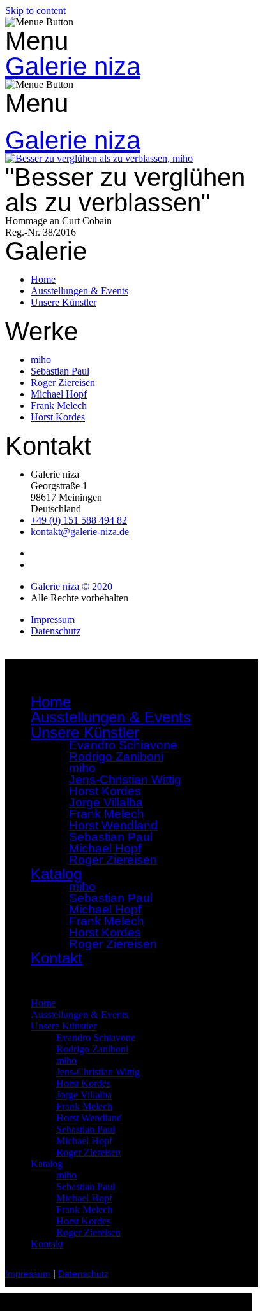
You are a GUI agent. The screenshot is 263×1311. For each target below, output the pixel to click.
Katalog (47, 1163)
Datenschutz (83, 1274)
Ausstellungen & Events (111, 717)
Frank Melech (84, 1106)
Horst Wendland (89, 1117)
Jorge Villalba (84, 1094)
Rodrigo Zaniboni (116, 756)
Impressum (27, 1274)
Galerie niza (72, 66)
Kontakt (56, 957)
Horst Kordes (83, 1083)
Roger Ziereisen (113, 859)
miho (66, 1060)
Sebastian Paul (85, 1129)
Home (51, 701)
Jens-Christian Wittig (98, 1071)
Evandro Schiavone (95, 1037)
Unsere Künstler (63, 1026)
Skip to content (35, 10)
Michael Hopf (84, 1140)
